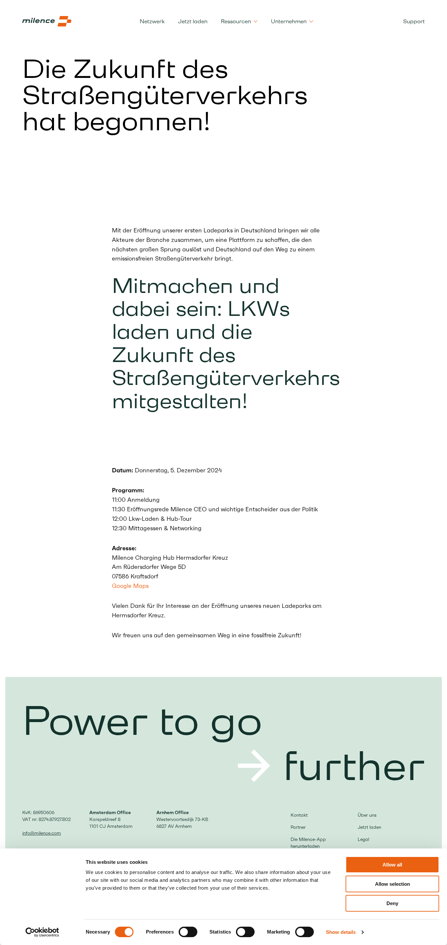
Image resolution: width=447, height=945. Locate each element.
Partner (298, 827)
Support (414, 21)
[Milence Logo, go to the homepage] (46, 21)
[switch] (188, 932)
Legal (363, 839)
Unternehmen (289, 21)
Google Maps (130, 586)
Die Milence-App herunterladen (308, 842)
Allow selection (392, 884)
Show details (341, 932)
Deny (392, 903)
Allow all (392, 864)
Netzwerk (152, 21)
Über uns (367, 815)
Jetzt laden (192, 21)
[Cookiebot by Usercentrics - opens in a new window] (42, 932)
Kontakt (299, 815)
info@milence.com (41, 833)
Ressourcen (236, 21)
